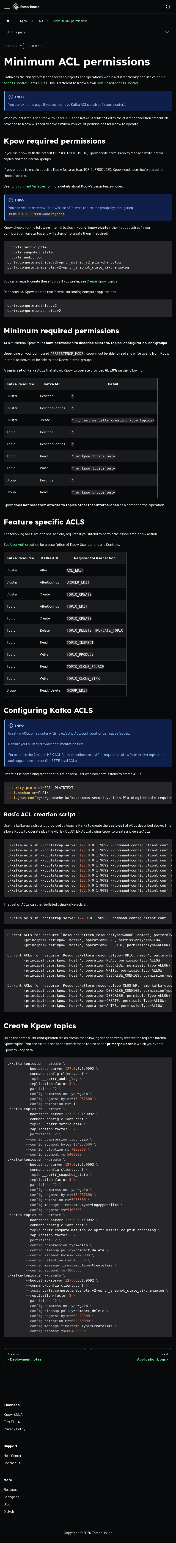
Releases (11, 1489)
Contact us (12, 1463)
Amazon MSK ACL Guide (51, 754)
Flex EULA (12, 1421)
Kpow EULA (13, 1414)
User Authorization (24, 544)
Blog (7, 1504)
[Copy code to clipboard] (166, 246)
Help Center (12, 1455)
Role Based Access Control (117, 83)
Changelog (11, 1496)
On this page (16, 32)
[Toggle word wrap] (158, 787)
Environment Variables (28, 186)
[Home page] (8, 20)
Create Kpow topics (102, 281)
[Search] (168, 7)
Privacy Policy (14, 1429)
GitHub (9, 1511)
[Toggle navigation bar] (7, 6)
